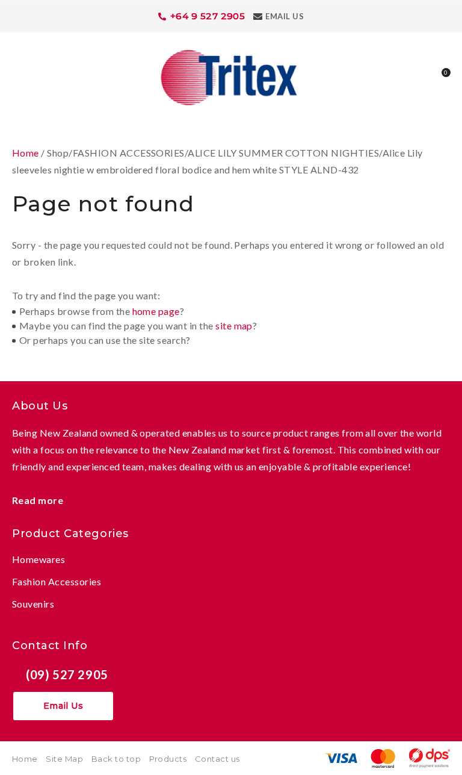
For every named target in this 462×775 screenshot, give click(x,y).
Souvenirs (33, 603)
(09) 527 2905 (67, 674)
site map (234, 325)
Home (25, 152)
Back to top (116, 759)
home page (156, 311)
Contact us (217, 759)
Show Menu (19, 76)
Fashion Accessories (56, 581)
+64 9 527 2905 (207, 16)
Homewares (38, 559)
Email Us (284, 16)
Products (168, 759)
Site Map (64, 759)
